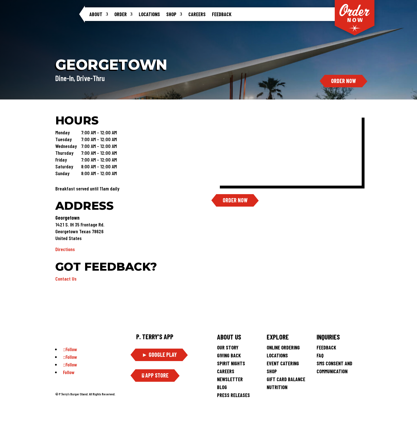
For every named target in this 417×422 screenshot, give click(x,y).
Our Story (228, 347)
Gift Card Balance (286, 379)
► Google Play (159, 354)
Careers (197, 14)
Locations (149, 14)
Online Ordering (283, 347)
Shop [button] (171, 14)
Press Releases (233, 395)
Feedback (221, 14)
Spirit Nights (231, 363)
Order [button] (120, 14)
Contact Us (66, 278)
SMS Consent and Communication (334, 367)
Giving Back (229, 355)
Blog (222, 387)
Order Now (343, 80)
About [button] (95, 14)
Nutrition (277, 387)
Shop (272, 371)
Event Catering (283, 363)
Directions (65, 249)
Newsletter (230, 379)
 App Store (155, 375)
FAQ (320, 355)
